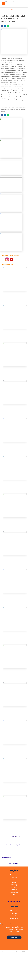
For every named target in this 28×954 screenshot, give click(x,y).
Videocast (14, 901)
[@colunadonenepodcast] (3, 848)
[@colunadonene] (3, 854)
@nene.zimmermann (14, 863)
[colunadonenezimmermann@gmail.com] (3, 842)
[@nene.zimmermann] (14, 860)
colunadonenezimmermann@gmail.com (12, 844)
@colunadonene (6, 857)
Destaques (10, 9)
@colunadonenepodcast (8, 851)
